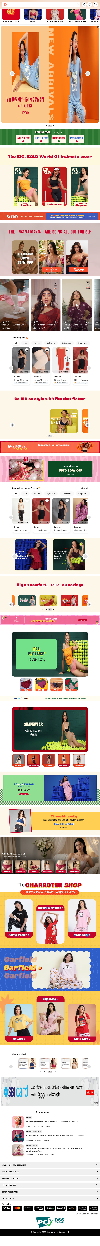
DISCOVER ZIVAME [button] (10, 1192)
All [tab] (16, 343)
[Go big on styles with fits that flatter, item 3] (32, 421)
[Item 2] (41, 685)
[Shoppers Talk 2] (27, 1063)
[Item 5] (79, 760)
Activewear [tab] (66, 343)
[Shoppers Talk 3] (48, 1063)
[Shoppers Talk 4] (69, 1063)
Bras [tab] (25, 343)
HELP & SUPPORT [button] (9, 1185)
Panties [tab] (37, 343)
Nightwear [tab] (51, 343)
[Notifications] (84, 4)
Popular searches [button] (11, 1172)
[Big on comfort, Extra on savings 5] (48, 600)
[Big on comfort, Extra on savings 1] (69, 600)
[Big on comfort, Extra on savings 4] (27, 600)
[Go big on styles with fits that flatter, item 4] (64, 421)
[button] (89, 4)
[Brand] (25, 257)
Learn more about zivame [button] (14, 1165)
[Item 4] (71, 685)
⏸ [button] (98, 27)
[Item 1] (26, 685)
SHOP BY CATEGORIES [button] (12, 1178)
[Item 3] (56, 685)
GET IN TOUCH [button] (8, 1198)
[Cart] (95, 4)
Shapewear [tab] (83, 343)
